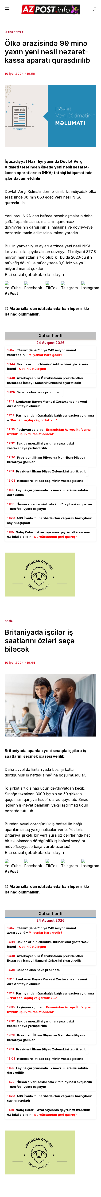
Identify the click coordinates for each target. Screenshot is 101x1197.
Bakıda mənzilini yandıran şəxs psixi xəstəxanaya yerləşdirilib (40, 445)
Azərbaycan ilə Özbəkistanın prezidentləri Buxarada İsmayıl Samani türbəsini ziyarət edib (45, 380)
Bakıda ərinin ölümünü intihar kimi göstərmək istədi (48, 366)
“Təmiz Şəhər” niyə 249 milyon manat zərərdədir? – (41, 352)
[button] (7, 9)
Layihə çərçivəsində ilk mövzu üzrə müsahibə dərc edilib (47, 492)
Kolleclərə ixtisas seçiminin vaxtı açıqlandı (45, 481)
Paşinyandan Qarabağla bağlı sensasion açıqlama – (50, 417)
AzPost (11, 293)
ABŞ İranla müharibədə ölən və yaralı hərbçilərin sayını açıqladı (49, 520)
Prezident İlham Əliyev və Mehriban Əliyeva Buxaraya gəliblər (46, 460)
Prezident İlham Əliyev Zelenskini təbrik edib (46, 471)
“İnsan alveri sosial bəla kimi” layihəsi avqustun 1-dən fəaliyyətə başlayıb (49, 506)
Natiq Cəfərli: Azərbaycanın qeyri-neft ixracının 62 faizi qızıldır (48, 534)
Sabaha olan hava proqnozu (33, 392)
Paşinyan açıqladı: (49, 432)
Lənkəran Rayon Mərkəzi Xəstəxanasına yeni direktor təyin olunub (47, 404)
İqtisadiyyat (14, 32)
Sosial (9, 621)
